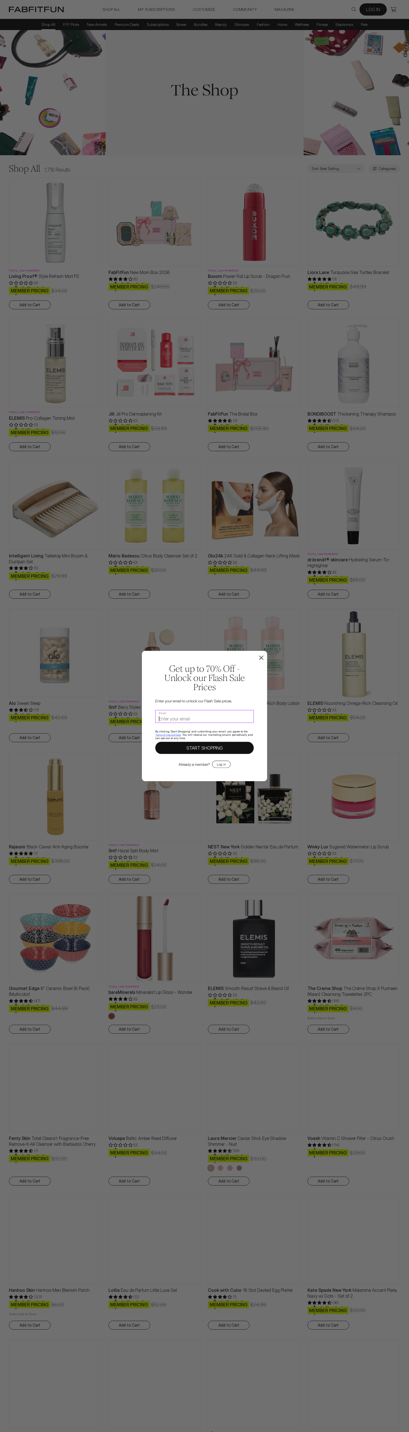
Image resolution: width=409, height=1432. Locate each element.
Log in (221, 764)
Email (162, 713)
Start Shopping (204, 748)
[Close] (261, 658)
